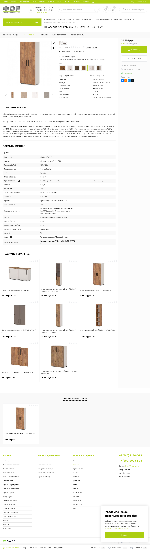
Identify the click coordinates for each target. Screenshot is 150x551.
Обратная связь (13, 548)
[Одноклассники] (125, 80)
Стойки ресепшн (8, 473)
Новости (42, 2)
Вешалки (6, 520)
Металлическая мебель (11, 489)
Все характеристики (97, 76)
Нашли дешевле (130, 65)
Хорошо (124, 535)
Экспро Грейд (98, 88)
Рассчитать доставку (132, 69)
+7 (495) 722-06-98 (30, 548)
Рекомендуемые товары (46, 473)
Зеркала (6, 524)
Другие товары (99, 181)
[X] (132, 80)
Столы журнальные (9, 516)
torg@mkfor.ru (132, 466)
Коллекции (77, 501)
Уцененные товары (44, 477)
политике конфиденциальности (117, 528)
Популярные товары (45, 465)
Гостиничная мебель (10, 501)
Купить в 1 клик (136, 58)
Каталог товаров (14, 22)
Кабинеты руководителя (11, 465)
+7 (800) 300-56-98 (44, 548)
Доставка (51, 2)
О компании (76, 2)
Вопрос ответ (77, 504)
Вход (132, 2)
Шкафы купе (7, 497)
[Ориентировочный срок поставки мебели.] (19, 181)
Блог (74, 508)
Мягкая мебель (8, 481)
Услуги (59, 2)
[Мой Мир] (129, 80)
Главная (5, 2)
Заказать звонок (41, 12)
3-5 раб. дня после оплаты (102, 97)
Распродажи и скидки (45, 469)
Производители (24, 2)
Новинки (41, 461)
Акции (34, 2)
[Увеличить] (29, 63)
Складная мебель (9, 508)
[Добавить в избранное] (53, 43)
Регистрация (141, 2)
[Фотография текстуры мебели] (11, 237)
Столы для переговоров (11, 477)
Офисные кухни (8, 493)
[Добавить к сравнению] (53, 48)
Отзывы (66, 2)
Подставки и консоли (10, 512)
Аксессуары (7, 528)
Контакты (86, 2)
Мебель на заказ (9, 504)
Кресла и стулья (8, 469)
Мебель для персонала (11, 461)
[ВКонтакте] (122, 80)
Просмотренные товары (75, 398)
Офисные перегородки (11, 485)
